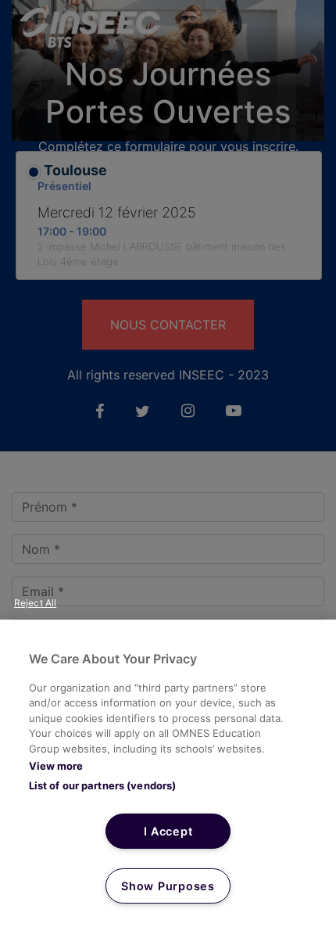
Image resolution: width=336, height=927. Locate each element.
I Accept (168, 831)
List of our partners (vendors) (103, 785)
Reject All (35, 603)
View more (56, 766)
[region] (168, 773)
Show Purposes (167, 886)
